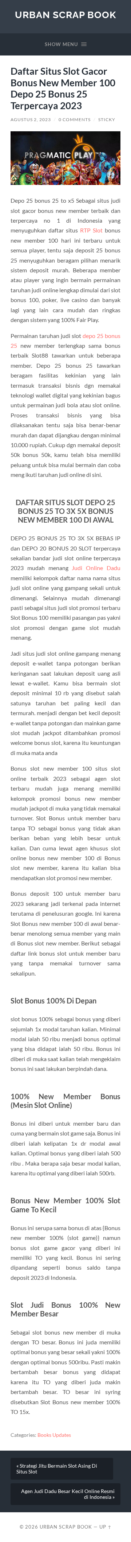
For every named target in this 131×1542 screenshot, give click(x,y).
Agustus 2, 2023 (31, 119)
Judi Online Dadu (96, 567)
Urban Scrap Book (65, 14)
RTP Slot (91, 230)
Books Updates (54, 1435)
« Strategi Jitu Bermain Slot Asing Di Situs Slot (56, 1469)
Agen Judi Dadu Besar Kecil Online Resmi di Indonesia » (68, 1494)
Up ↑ (105, 1527)
